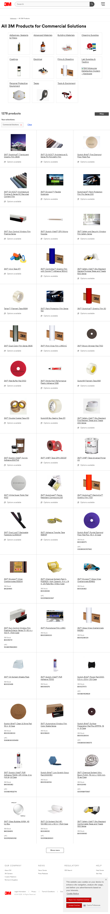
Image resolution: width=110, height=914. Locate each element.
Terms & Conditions (48, 891)
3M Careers (8, 873)
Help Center (100, 870)
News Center (42, 870)
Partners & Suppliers (11, 880)
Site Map (99, 873)
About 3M (8, 870)
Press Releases (43, 873)
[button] (92, 905)
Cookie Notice (73, 894)
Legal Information (20, 891)
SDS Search (68, 870)
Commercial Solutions (11, 125)
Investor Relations (10, 877)
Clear (30, 125)
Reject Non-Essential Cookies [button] (79, 900)
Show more (55, 850)
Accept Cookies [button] (74, 905)
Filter (102, 114)
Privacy (34, 891)
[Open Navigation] (103, 5)
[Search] (92, 4)
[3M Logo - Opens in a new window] (7, 4)
